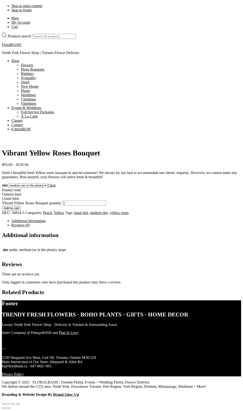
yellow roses (119, 213)
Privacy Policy (13, 374)
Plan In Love (68, 333)
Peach (47, 213)
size (5, 185)
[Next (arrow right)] (8, 408)
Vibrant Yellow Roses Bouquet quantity (31, 203)
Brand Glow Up (66, 395)
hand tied (81, 213)
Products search (19, 36)
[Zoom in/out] (4, 404)
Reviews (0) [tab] (20, 225)
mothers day (99, 213)
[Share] (13, 404)
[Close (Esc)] (18, 404)
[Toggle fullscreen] (8, 404)
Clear (52, 185)
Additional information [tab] (28, 221)
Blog (15, 18)
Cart (14, 27)
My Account (20, 22)
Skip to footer (21, 10)
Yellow (59, 213)
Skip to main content (26, 6)
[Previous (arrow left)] (4, 408)
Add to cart (11, 208)
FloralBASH (11, 45)
